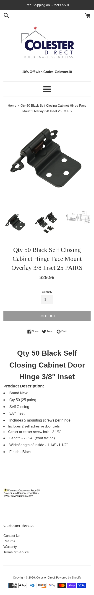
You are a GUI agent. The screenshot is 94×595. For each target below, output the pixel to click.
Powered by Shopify (68, 577)
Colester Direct (45, 577)
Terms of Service (16, 552)
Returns (9, 541)
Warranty (10, 547)
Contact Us (11, 536)
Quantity (47, 292)
